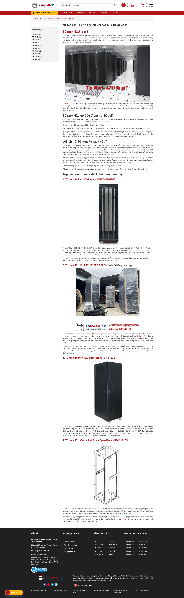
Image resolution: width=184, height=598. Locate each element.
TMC (112, 541)
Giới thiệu (81, 13)
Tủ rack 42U (67, 104)
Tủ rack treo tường (70, 545)
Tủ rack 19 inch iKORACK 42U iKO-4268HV (90, 179)
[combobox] (65, 5)
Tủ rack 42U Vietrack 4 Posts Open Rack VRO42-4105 (96, 440)
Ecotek (112, 551)
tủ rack (124, 519)
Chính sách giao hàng (59, 590)
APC (111, 554)
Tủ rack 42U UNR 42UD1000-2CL (84, 265)
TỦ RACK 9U (36, 37)
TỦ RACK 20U (37, 48)
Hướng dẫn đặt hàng (38, 590)
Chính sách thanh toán (101, 590)
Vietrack (99, 548)
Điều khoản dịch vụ (142, 590)
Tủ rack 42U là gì (75, 32)
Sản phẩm (93, 13)
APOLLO (99, 551)
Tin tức (104, 13)
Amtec (112, 548)
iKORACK (99, 554)
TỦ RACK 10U (37, 40)
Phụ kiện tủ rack (69, 552)
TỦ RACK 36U (37, 57)
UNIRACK (140, 336)
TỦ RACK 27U (37, 51)
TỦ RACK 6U (36, 34)
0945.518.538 (16, 593)
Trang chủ (67, 13)
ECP (97, 541)
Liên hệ (115, 13)
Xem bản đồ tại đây (85, 585)
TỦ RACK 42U (37, 60)
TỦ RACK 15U (37, 45)
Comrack (99, 544)
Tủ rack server (69, 542)
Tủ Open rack (68, 548)
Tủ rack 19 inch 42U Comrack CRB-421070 (90, 357)
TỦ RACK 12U (37, 43)
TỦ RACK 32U (37, 54)
